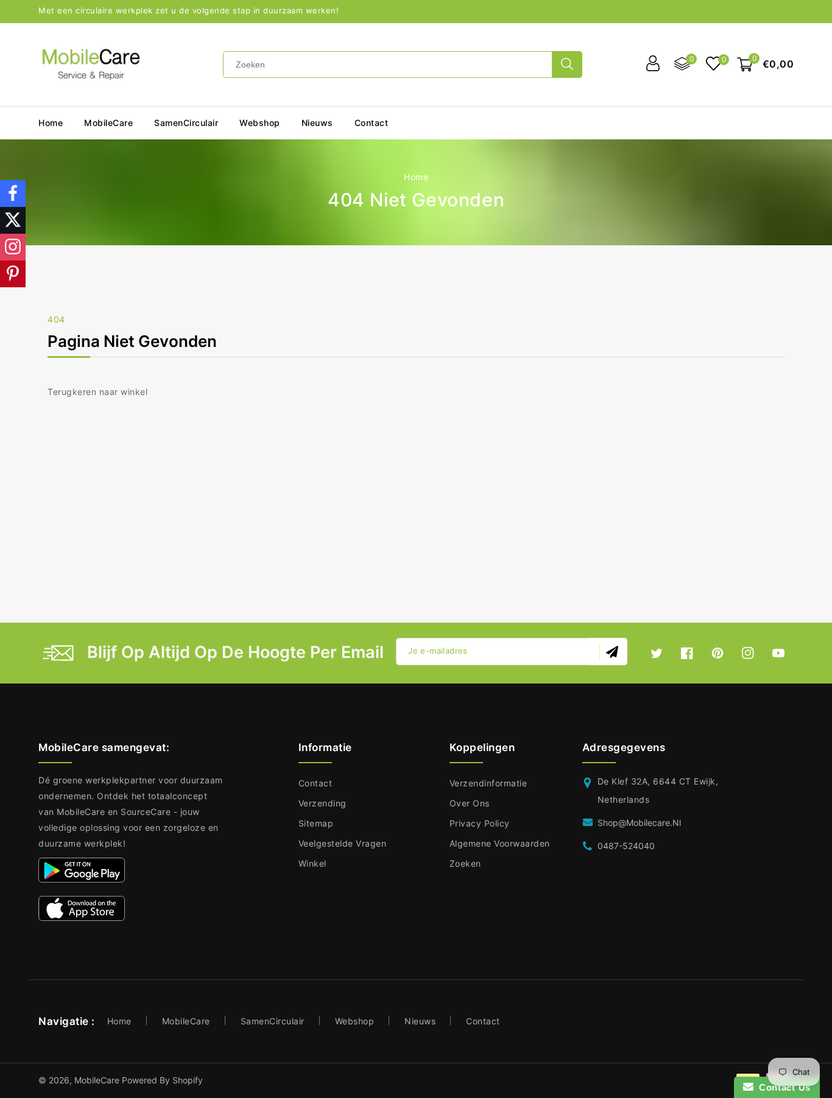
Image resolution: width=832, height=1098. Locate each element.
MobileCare (186, 1021)
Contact (315, 783)
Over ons (469, 803)
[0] (713, 65)
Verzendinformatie (488, 783)
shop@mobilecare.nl (639, 822)
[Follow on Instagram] (13, 247)
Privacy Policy (479, 823)
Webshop (259, 122)
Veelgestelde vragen (342, 843)
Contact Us (782, 1087)
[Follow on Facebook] (13, 193)
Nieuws (419, 1021)
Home (416, 177)
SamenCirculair (186, 122)
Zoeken (465, 863)
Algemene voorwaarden (499, 843)
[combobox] (387, 64)
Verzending (322, 803)
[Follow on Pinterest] (13, 274)
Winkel (312, 863)
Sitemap (316, 823)
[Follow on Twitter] (13, 220)
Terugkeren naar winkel (97, 391)
